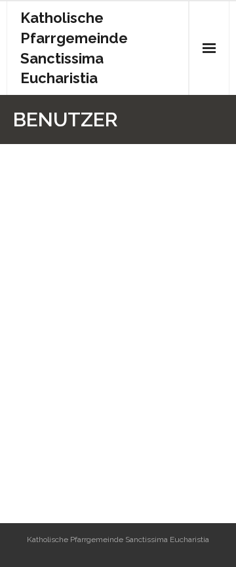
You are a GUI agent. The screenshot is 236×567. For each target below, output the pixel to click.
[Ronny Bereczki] (91, 160)
